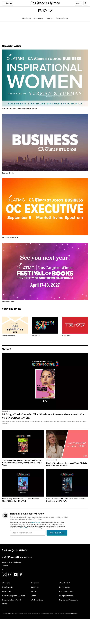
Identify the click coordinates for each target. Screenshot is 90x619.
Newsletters (38, 18)
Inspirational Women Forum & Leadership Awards (19, 108)
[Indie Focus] (75, 325)
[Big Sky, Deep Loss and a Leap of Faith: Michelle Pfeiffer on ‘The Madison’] (67, 444)
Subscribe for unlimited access (11, 562)
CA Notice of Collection (47, 613)
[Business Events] (45, 142)
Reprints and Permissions (68, 600)
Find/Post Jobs (7, 587)
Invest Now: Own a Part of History (11, 602)
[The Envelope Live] (15, 325)
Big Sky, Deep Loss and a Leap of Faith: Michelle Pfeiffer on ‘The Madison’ (66, 464)
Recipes (33, 591)
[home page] (45, 3)
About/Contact (64, 583)
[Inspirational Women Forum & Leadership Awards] (45, 78)
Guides (33, 596)
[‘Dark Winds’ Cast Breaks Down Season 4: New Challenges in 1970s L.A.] (67, 483)
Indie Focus (66, 336)
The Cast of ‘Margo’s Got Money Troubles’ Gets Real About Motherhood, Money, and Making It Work (22, 462)
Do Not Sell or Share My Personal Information (65, 613)
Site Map (5, 565)
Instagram (49, 18)
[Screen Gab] (45, 325)
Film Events (26, 18)
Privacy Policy (24, 528)
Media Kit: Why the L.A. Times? (13, 596)
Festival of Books (8, 302)
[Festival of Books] (45, 271)
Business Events (62, 18)
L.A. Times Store (37, 600)
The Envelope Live (8, 336)
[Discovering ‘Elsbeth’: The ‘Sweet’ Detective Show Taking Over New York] (23, 483)
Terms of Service (35, 522)
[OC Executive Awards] (45, 206)
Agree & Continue (57, 533)
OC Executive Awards (10, 237)
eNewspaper (6, 583)
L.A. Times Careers (66, 591)
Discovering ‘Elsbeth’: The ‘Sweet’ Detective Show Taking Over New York (20, 500)
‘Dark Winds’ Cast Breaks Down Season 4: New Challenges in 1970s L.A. (66, 500)
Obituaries (34, 587)
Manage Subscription (66, 596)
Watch (5, 349)
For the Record (64, 587)
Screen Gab (36, 336)
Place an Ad (6, 591)
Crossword (35, 583)
